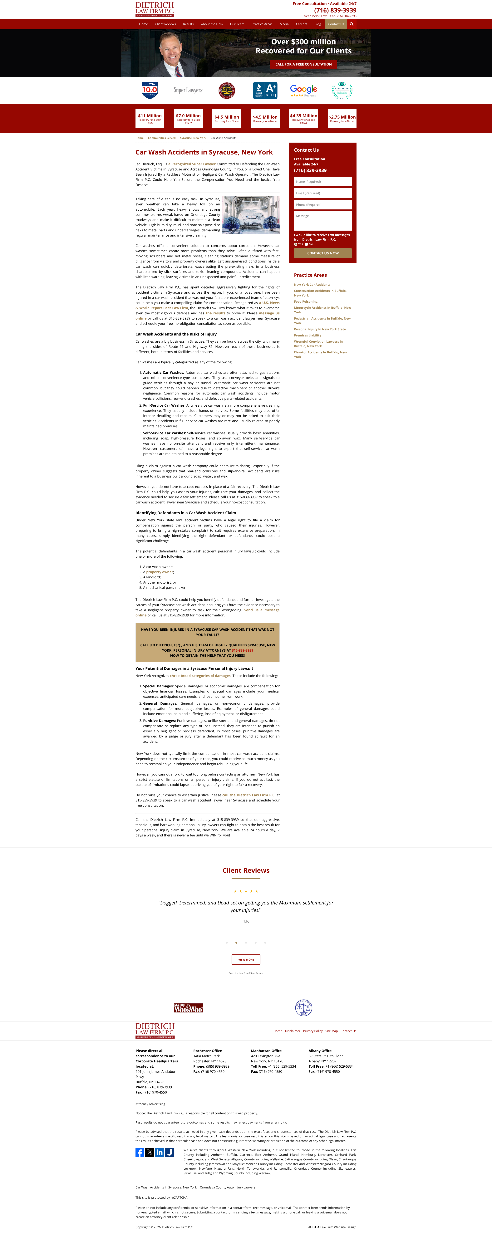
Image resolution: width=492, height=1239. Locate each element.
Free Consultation (310, 3)
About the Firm (212, 24)
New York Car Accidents (312, 284)
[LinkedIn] (159, 1152)
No (311, 244)
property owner (159, 572)
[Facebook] (139, 1152)
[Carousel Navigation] (246, 942)
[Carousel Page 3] (246, 943)
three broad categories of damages (200, 675)
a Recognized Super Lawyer (192, 164)
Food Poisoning (305, 301)
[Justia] (169, 1152)
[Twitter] (149, 1152)
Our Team (237, 24)
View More (246, 959)
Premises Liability (307, 335)
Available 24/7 (343, 3)
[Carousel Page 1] (227, 943)
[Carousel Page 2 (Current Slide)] (236, 943)
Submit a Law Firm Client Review (246, 973)
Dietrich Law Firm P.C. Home (154, 9)
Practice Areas (262, 24)
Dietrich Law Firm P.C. (178, 1227)
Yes (300, 244)
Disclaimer (292, 1031)
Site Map (331, 1031)
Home (143, 24)
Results (188, 24)
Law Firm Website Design (332, 1227)
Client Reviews (165, 24)
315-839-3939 (242, 650)
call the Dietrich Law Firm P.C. (248, 795)
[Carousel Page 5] (265, 943)
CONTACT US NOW (323, 253)
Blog (318, 24)
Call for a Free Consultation (303, 64)
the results (215, 313)
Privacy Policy (313, 1031)
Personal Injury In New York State (320, 329)
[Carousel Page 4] (255, 943)
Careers (301, 24)
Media (284, 24)
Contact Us (336, 24)
